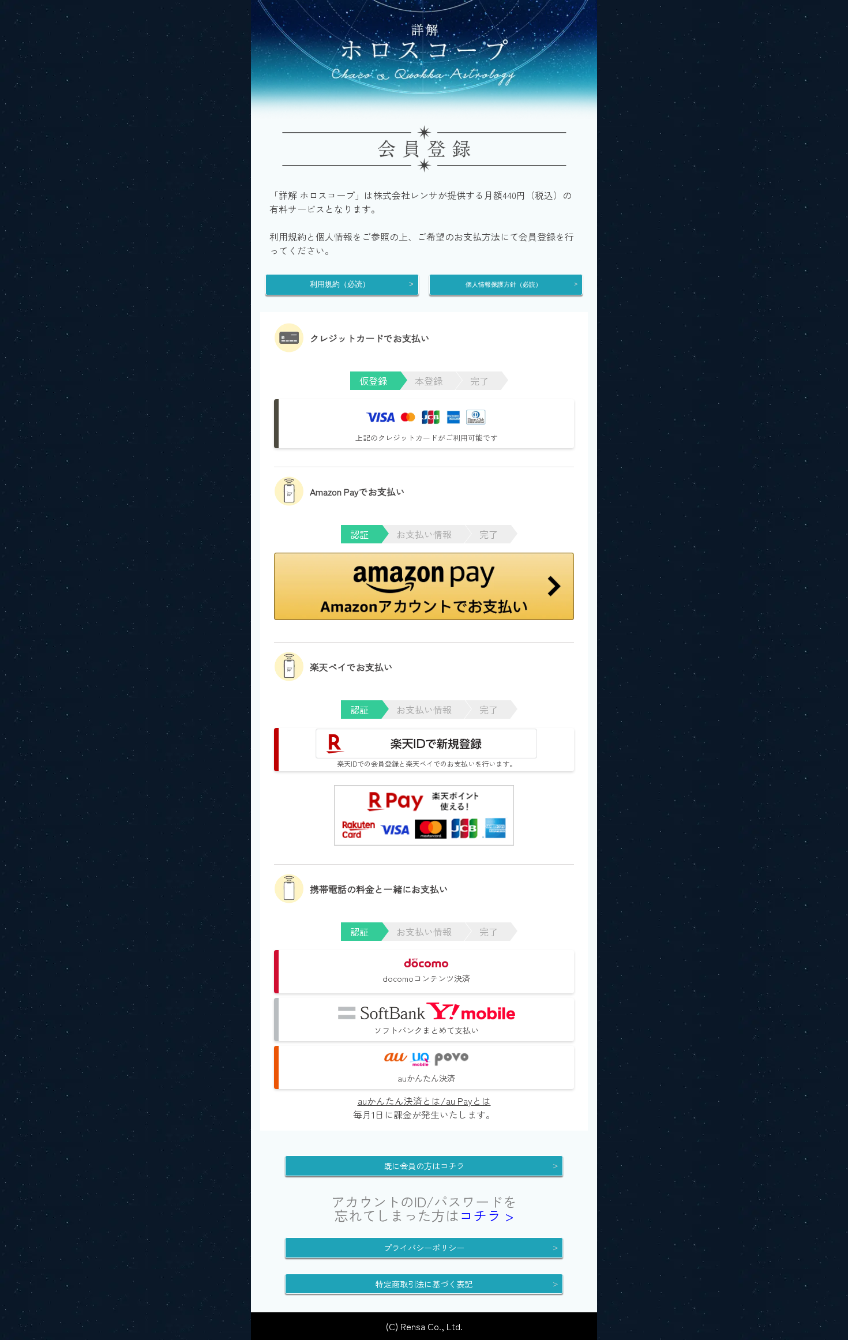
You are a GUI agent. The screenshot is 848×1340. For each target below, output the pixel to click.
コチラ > (486, 1215)
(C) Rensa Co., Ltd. (424, 1326)
